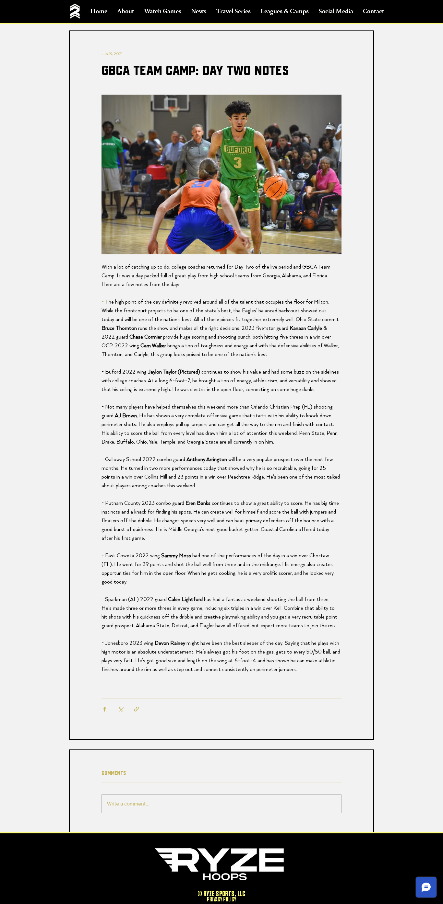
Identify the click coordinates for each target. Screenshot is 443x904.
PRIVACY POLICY (221, 899)
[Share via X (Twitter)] (120, 709)
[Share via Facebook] (105, 709)
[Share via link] (136, 709)
